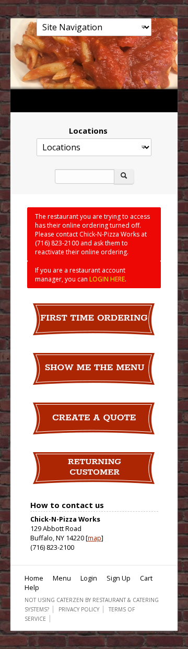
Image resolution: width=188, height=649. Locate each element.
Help (32, 587)
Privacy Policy (78, 609)
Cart (146, 578)
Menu (62, 578)
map (94, 537)
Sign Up (119, 578)
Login (88, 578)
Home (34, 578)
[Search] (124, 176)
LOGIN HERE (107, 279)
